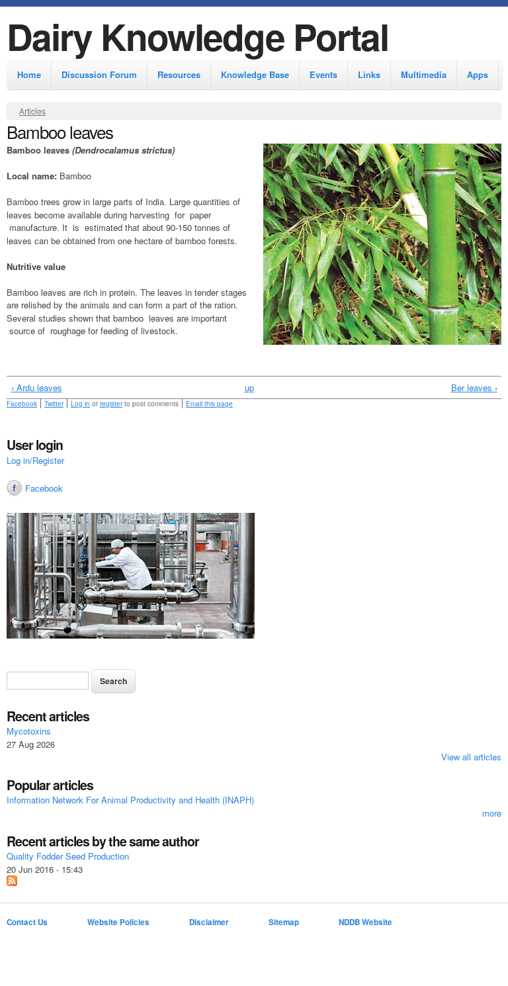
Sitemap (284, 922)
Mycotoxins (29, 731)
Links (369, 74)
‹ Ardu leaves (36, 387)
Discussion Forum (99, 74)
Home (29, 74)
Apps (477, 74)
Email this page (209, 403)
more (491, 813)
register (111, 403)
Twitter (54, 403)
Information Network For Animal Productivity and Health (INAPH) (130, 799)
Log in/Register (35, 460)
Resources (178, 74)
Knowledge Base (255, 74)
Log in (80, 403)
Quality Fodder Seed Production (68, 856)
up (249, 387)
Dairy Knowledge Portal (197, 36)
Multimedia (423, 74)
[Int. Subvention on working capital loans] (254, 577)
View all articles (471, 756)
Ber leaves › (474, 387)
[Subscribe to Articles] (12, 882)
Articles (32, 110)
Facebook (22, 403)
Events (323, 74)
